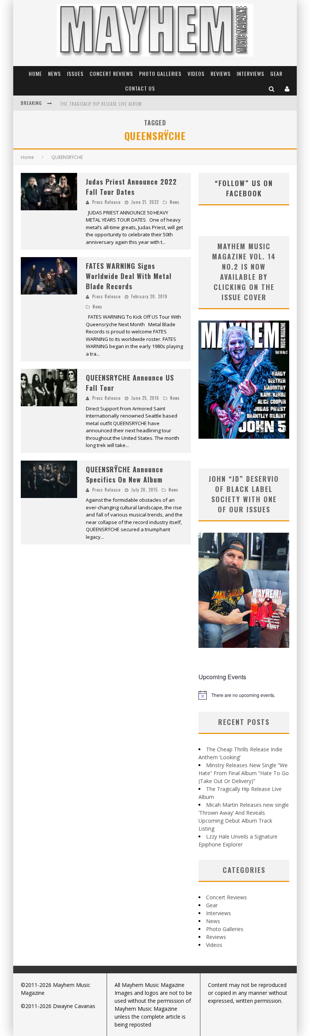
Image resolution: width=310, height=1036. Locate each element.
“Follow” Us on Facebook (244, 188)
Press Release (106, 202)
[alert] (243, 695)
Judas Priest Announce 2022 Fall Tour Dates (131, 187)
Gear (276, 73)
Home (35, 73)
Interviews (250, 73)
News (54, 73)
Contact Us (140, 88)
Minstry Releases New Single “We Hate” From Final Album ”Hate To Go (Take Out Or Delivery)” (243, 773)
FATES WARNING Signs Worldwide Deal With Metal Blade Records (129, 276)
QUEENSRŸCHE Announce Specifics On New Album (124, 474)
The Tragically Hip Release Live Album (101, 104)
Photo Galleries (160, 73)
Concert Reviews (111, 73)
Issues (75, 73)
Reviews (221, 73)
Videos (196, 73)
